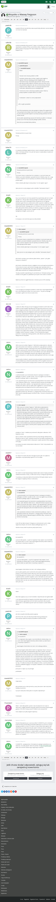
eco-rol (8, 304)
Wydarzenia (4, 893)
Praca (2, 849)
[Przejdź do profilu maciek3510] (8, 65)
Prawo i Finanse (5, 854)
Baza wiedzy (4, 804)
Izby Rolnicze (4, 828)
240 (53, 12)
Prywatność (42, 899)
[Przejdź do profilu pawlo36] (8, 30)
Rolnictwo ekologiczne (6, 870)
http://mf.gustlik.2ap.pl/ (46, 745)
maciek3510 (8, 60)
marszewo (8, 720)
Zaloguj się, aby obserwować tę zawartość (11, 12)
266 (17, 19)
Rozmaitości (4, 872)
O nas (21, 899)
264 (11, 19)
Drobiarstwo (4, 812)
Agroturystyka (4, 799)
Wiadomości (4, 890)
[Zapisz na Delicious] (9, 792)
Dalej (45, 19)
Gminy (2, 823)
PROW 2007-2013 (5, 862)
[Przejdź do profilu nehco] (8, 169)
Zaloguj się (40, 778)
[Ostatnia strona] (48, 20)
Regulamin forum (34, 899)
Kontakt (53, 899)
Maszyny (30, 16)
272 (35, 19)
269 (26, 19)
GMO (2, 825)
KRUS (2, 830)
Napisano (21, 25)
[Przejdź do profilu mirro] (8, 347)
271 (32, 19)
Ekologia (3, 817)
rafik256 (8, 43)
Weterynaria (4, 888)
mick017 (8, 453)
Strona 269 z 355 (5, 21)
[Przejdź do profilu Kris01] (8, 200)
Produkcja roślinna (5, 857)
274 (41, 19)
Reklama (48, 899)
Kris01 (8, 195)
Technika (3, 880)
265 (14, 19)
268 (23, 19)
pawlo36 (8, 25)
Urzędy (2, 885)
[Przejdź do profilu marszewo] (8, 725)
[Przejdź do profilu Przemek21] (8, 708)
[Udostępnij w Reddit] (11, 792)
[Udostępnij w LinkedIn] (13, 792)
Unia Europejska (5, 883)
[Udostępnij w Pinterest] (16, 792)
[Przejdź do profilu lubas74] (8, 152)
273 (38, 19)
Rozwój (3, 875)
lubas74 (8, 147)
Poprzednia (6, 19)
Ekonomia (3, 820)
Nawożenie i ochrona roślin (7, 838)
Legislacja (3, 833)
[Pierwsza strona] (2, 20)
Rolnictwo (3, 867)
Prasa (2, 851)
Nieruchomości (4, 841)
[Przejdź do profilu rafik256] (8, 47)
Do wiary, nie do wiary (6, 810)
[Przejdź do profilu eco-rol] (8, 309)
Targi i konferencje (5, 877)
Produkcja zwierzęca (6, 859)
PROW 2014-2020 (5, 864)
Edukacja (3, 815)
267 (20, 19)
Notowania (3, 843)
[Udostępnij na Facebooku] (4, 792)
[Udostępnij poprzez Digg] (7, 792)
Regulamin (26, 899)
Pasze (2, 846)
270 (29, 19)
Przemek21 (8, 703)
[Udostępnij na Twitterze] (2, 792)
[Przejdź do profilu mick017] (8, 458)
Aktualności (3, 802)
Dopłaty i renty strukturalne (7, 807)
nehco (8, 165)
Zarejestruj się (16, 778)
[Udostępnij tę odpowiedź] (53, 25)
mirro (8, 342)
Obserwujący (47, 12)
